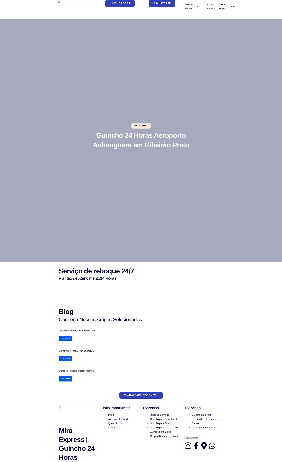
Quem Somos (222, 6)
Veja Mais (64, 338)
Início (199, 6)
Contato (233, 6)
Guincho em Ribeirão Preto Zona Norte (76, 351)
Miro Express (141, 126)
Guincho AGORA (189, 6)
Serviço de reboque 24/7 (96, 271)
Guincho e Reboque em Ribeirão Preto (76, 371)
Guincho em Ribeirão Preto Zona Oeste (77, 330)
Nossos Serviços (211, 6)
